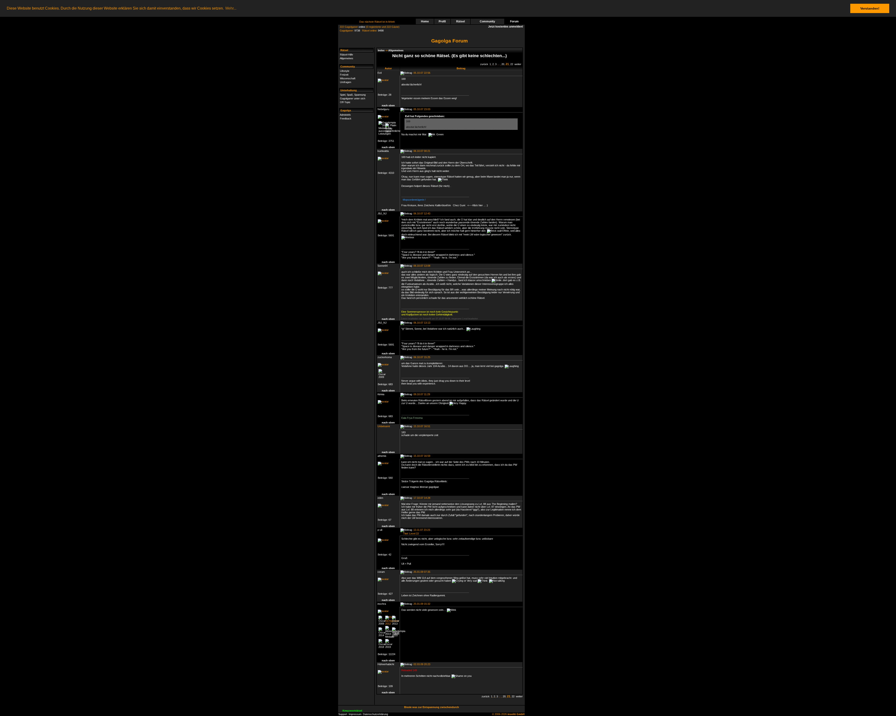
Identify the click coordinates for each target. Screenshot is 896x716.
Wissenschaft (347, 78)
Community (487, 21)
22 (511, 64)
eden (380, 497)
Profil (442, 21)
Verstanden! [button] (869, 8)
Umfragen (345, 82)
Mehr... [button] (230, 8)
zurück (484, 64)
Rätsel (460, 21)
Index (381, 50)
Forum (514, 21)
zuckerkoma (385, 357)
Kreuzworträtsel (352, 710)
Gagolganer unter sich (352, 98)
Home (425, 21)
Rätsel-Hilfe (346, 54)
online (362, 26)
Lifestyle (344, 71)
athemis (382, 455)
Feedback (345, 118)
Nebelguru (383, 109)
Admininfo (345, 114)
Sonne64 (383, 265)
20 (502, 64)
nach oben (388, 105)
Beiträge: (383, 94)
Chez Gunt (460, 205)
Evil (380, 72)
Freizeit (344, 74)
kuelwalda (383, 151)
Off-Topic (345, 102)
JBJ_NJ (382, 213)
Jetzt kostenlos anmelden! (506, 26)
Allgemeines (346, 58)
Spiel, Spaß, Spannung (353, 94)
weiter (517, 64)
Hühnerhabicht (386, 664)
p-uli (380, 529)
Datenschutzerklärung (375, 714)
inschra (382, 603)
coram (381, 571)
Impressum (355, 714)
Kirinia (381, 394)
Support (342, 714)
